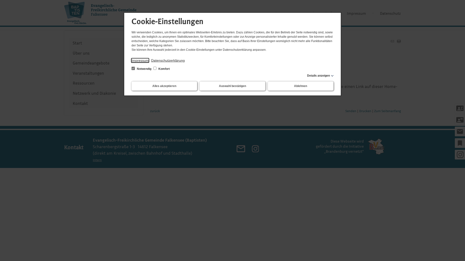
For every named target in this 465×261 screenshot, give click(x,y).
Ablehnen (300, 86)
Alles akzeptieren (164, 86)
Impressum (140, 60)
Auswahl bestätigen (232, 86)
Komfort (164, 69)
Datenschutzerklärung (168, 60)
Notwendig (144, 69)
